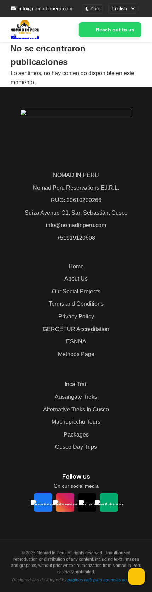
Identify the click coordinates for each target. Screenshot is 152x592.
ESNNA (76, 341)
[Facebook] (43, 502)
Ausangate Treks (76, 397)
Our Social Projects (76, 291)
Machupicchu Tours (76, 422)
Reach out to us (115, 29)
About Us (76, 279)
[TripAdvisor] (109, 502)
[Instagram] (65, 502)
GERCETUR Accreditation (76, 329)
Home (76, 266)
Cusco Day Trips (76, 447)
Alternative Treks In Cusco (76, 410)
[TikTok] (87, 502)
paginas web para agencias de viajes (103, 580)
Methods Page (76, 354)
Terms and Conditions (76, 304)
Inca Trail (76, 384)
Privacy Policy (76, 316)
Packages (76, 435)
